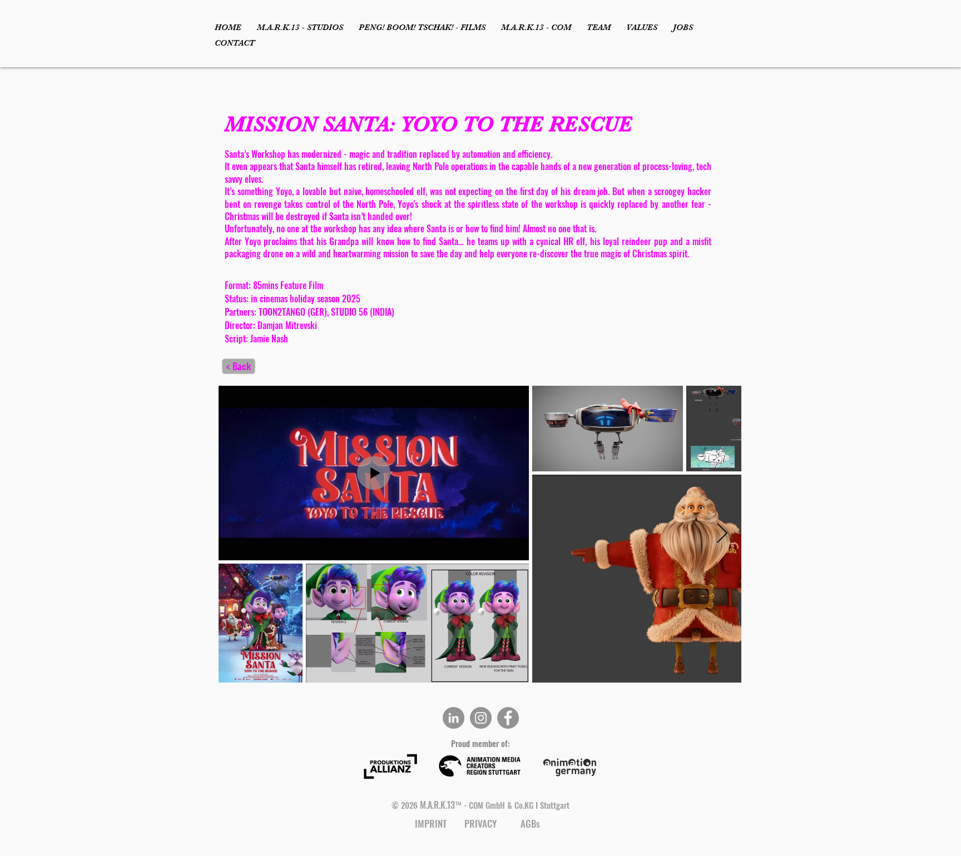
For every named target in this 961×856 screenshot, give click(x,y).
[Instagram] (481, 718)
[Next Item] (722, 534)
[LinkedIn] (453, 718)
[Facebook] (508, 718)
